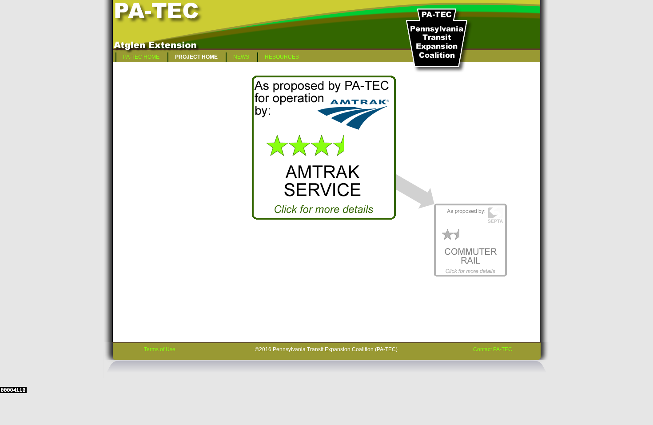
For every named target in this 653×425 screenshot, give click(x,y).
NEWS (241, 57)
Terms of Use (159, 349)
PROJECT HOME (196, 57)
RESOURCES (282, 57)
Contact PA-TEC (492, 349)
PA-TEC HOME (141, 57)
